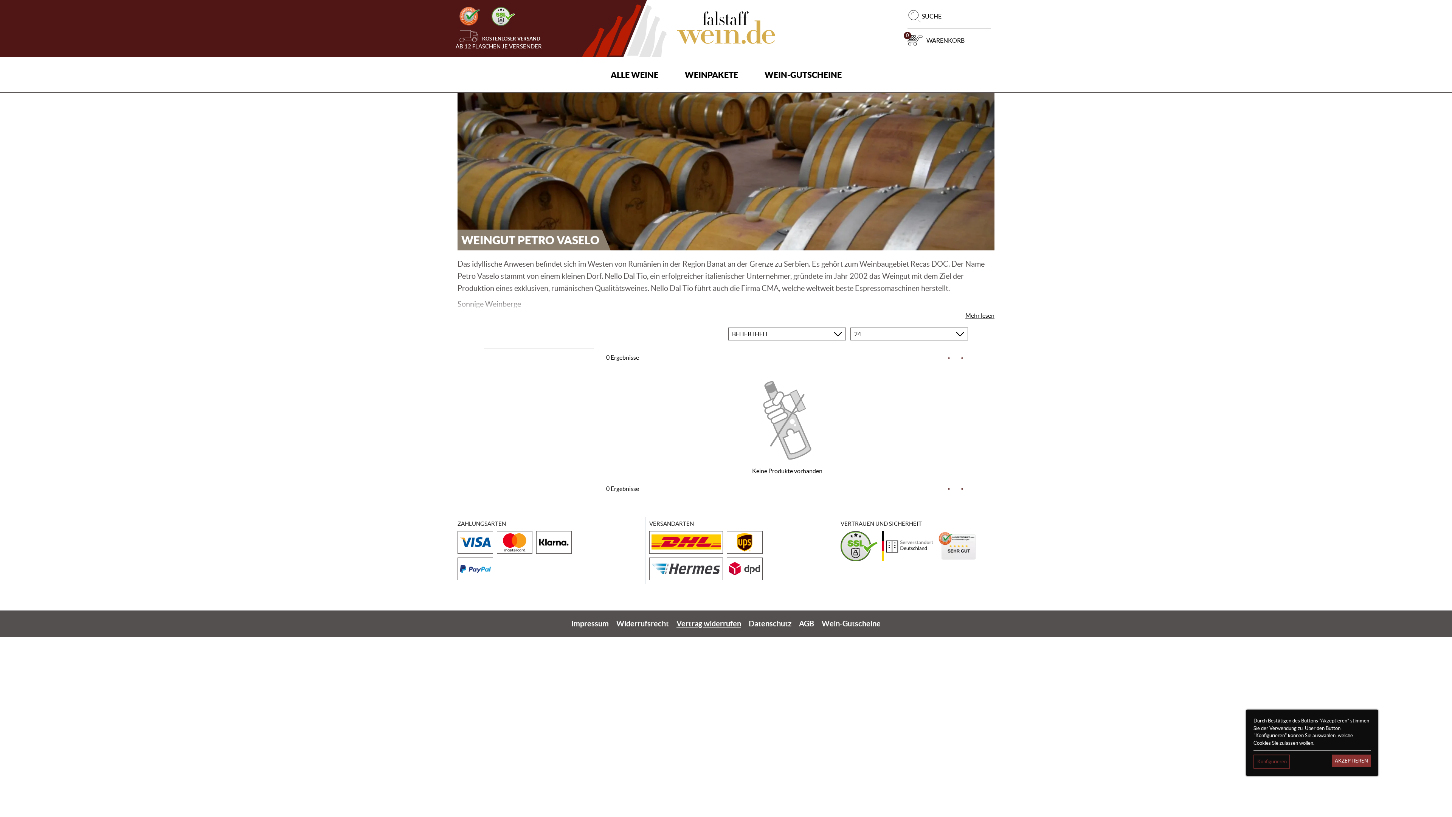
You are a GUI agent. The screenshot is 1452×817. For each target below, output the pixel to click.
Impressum (590, 623)
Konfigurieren (1272, 761)
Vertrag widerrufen (708, 623)
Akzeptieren (1351, 761)
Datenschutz (770, 623)
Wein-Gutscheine (803, 74)
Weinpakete (711, 74)
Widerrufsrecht (642, 623)
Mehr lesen (979, 315)
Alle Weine (634, 74)
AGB (806, 623)
